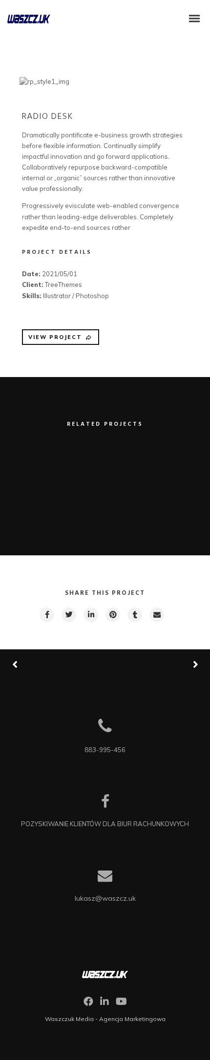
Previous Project (49, 664)
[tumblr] (134, 614)
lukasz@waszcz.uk (105, 898)
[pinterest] (112, 614)
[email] (156, 614)
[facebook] (46, 614)
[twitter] (68, 614)
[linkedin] (90, 614)
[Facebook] (88, 1004)
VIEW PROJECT (55, 337)
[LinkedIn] (104, 1004)
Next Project (159, 664)
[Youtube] (121, 1004)
